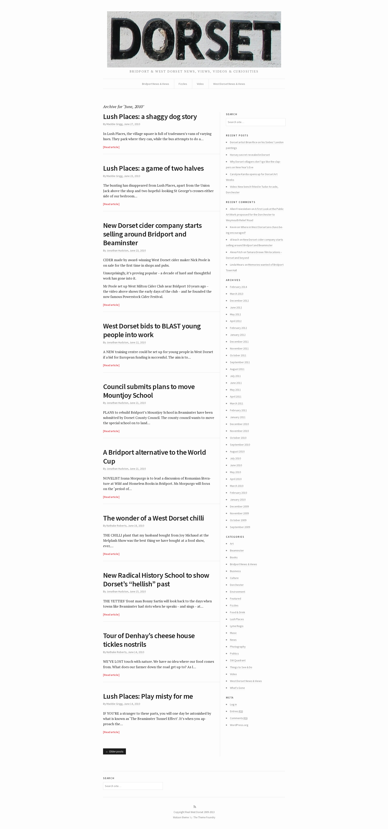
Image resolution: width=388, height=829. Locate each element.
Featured (235, 598)
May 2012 (235, 314)
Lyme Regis (237, 626)
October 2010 (238, 438)
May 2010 (235, 472)
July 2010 (235, 458)
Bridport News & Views (155, 84)
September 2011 (240, 362)
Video (200, 84)
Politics (234, 653)
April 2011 (235, 396)
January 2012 (238, 335)
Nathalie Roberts (116, 525)
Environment (237, 591)
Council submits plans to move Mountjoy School (149, 391)
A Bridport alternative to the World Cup (154, 456)
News (233, 640)
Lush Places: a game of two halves (153, 168)
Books (234, 557)
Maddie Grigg (114, 124)
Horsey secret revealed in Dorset (250, 155)
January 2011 (238, 417)
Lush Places (237, 619)
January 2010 (238, 499)
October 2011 (238, 355)
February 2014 (238, 287)
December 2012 (239, 300)
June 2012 (236, 307)
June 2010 (236, 465)
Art (232, 543)
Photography (238, 646)
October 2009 (238, 520)
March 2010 (236, 486)
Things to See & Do (241, 667)
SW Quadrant (238, 660)
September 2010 (240, 444)
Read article (111, 147)
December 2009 (239, 506)
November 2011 (239, 348)
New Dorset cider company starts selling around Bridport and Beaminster (152, 234)
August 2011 (237, 369)
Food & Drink (237, 612)
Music (233, 633)
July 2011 (235, 376)
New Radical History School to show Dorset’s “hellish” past (156, 579)
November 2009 (239, 513)
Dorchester (237, 585)
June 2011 (236, 383)
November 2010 (239, 431)
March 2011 (236, 403)
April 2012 (235, 321)
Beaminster (237, 550)
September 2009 (240, 527)
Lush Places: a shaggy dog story (150, 116)
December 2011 (239, 341)
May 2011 (235, 389)
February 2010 (238, 492)
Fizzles (183, 84)
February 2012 (238, 328)
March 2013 (236, 294)
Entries (236, 711)
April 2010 (235, 479)
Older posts (116, 751)
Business (235, 571)
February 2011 (238, 410)
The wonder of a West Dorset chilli (153, 518)
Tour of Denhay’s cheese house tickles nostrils (149, 640)
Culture (234, 578)
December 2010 (239, 424)
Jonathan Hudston (117, 250)
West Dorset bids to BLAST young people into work (152, 330)
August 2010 (237, 451)
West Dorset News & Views (229, 84)
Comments (239, 718)
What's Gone (237, 688)
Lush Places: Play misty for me (148, 696)
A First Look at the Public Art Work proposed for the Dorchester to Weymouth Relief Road (255, 214)
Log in (233, 704)
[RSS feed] (194, 806)
